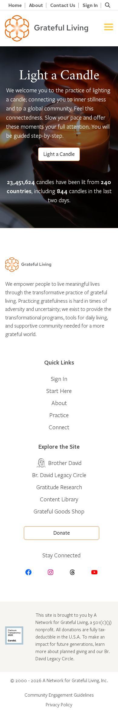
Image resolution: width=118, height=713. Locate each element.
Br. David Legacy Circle (59, 475)
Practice (59, 415)
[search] (107, 5)
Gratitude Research (59, 487)
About (36, 5)
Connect (59, 427)
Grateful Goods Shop (59, 511)
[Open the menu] (108, 28)
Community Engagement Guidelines (59, 695)
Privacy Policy (59, 704)
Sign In (90, 5)
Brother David (64, 463)
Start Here (59, 390)
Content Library (59, 499)
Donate (61, 533)
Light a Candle (59, 154)
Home (15, 5)
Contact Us (62, 5)
